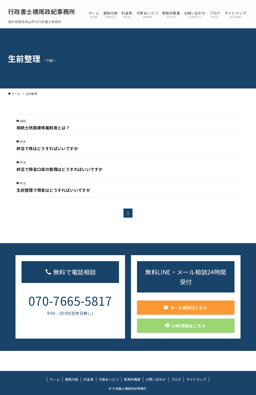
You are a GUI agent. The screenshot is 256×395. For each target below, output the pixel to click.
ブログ (176, 379)
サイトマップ (196, 379)
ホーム (55, 379)
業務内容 (71, 379)
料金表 (89, 379)
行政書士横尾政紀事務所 (41, 12)
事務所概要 (132, 379)
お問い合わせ (156, 379)
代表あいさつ (109, 379)
